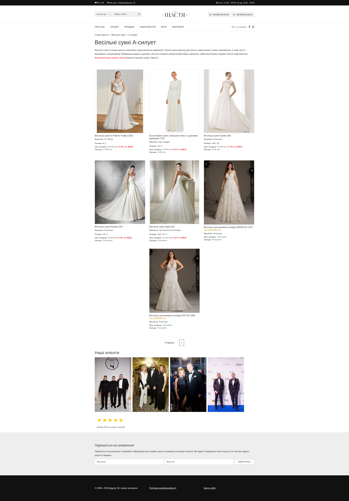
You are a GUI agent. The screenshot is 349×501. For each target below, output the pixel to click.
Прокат (114, 27)
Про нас (100, 27)
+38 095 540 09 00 (220, 15)
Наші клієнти (148, 27)
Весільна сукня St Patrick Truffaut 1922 (114, 136)
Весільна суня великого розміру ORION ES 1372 (228, 227)
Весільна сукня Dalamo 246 (108, 227)
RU (98, 3)
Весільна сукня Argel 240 (161, 227)
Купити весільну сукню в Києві (110, 58)
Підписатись (244, 462)
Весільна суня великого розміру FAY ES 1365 (172, 315)
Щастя (112, 488)
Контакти (178, 27)
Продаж (129, 27)
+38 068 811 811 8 (244, 15)
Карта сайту (210, 488)
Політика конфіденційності (162, 488)
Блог (164, 27)
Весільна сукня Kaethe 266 (217, 136)
